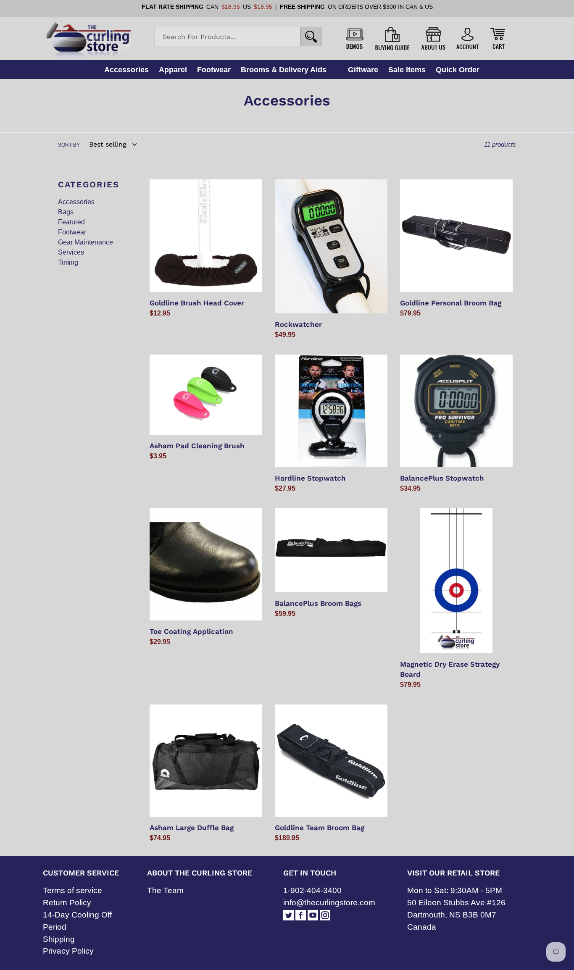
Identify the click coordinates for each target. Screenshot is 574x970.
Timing (68, 262)
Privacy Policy (68, 950)
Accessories (126, 69)
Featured (71, 222)
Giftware (363, 69)
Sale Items (407, 69)
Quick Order (457, 69)
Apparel (173, 69)
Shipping (59, 939)
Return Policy (67, 902)
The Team (165, 890)
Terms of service (72, 890)
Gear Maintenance (85, 242)
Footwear (214, 69)
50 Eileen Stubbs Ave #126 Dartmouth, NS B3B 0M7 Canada (456, 914)
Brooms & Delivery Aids (283, 69)
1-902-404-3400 (312, 890)
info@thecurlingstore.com (329, 902)
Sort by (69, 145)
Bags (66, 212)
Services (71, 252)
